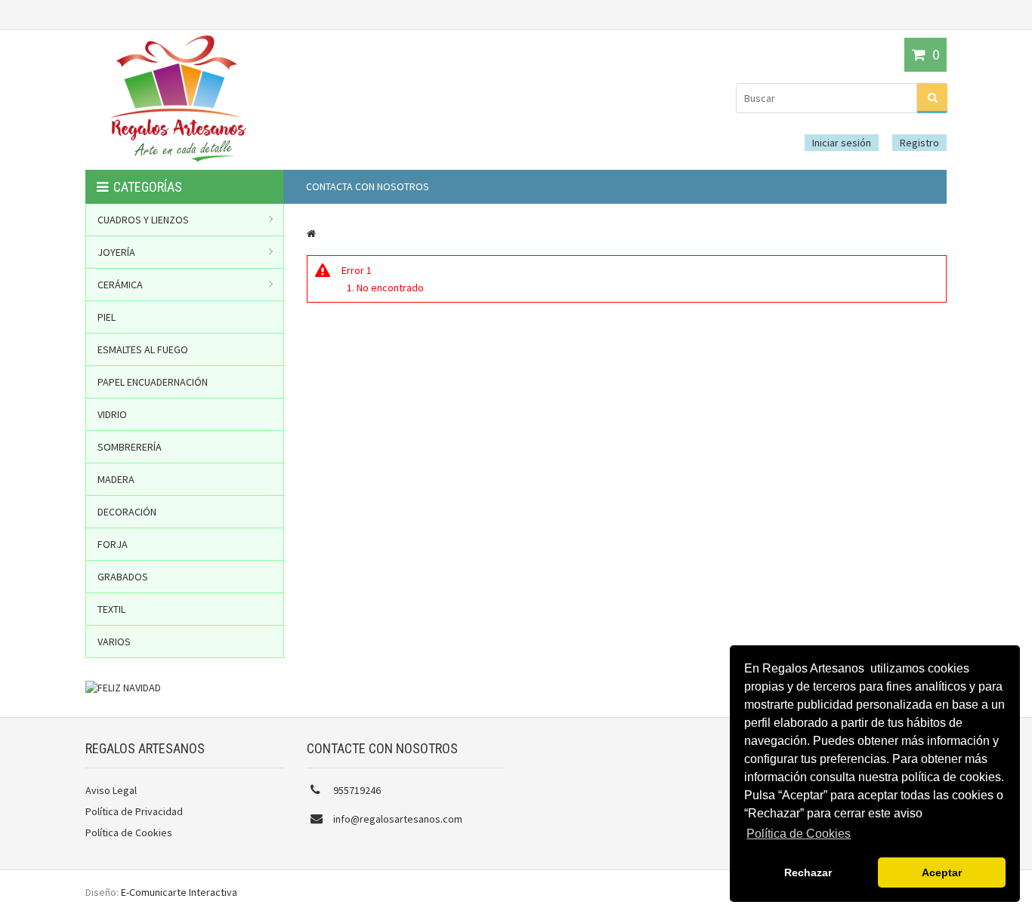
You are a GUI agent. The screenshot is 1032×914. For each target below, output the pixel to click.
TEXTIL (111, 609)
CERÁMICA (120, 284)
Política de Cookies (128, 832)
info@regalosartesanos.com (397, 819)
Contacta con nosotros (367, 186)
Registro (919, 142)
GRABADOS (122, 576)
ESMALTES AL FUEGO (142, 349)
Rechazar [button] (808, 872)
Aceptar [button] (942, 872)
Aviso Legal (111, 790)
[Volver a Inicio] (311, 233)
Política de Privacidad (134, 811)
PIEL (106, 317)
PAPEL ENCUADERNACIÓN (152, 382)
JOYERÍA (116, 252)
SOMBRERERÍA (129, 447)
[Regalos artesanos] (177, 162)
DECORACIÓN (126, 512)
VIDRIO (112, 414)
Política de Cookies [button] (798, 833)
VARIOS (114, 641)
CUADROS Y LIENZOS (143, 219)
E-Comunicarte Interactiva (179, 892)
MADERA (115, 479)
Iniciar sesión (841, 142)
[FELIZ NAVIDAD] (123, 687)
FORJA (112, 544)
